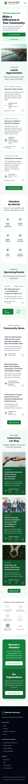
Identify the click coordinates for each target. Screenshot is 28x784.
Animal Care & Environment (10, 742)
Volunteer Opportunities (9, 731)
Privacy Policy (6, 765)
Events (5, 734)
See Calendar (7, 311)
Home (4, 725)
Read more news (14, 422)
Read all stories (14, 591)
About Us (5, 728)
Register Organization (14, 693)
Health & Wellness (7, 748)
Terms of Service (7, 768)
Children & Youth (7, 745)
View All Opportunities (14, 188)
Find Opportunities (14, 34)
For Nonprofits (14, 39)
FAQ (4, 762)
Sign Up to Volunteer (14, 663)
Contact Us (6, 759)
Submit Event (19, 311)
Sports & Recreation (8, 751)
